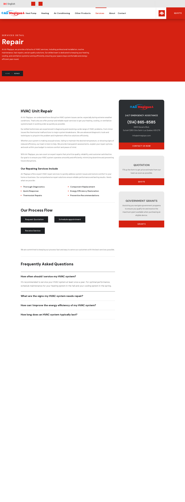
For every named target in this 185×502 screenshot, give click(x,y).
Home (7, 73)
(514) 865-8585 (141, 122)
